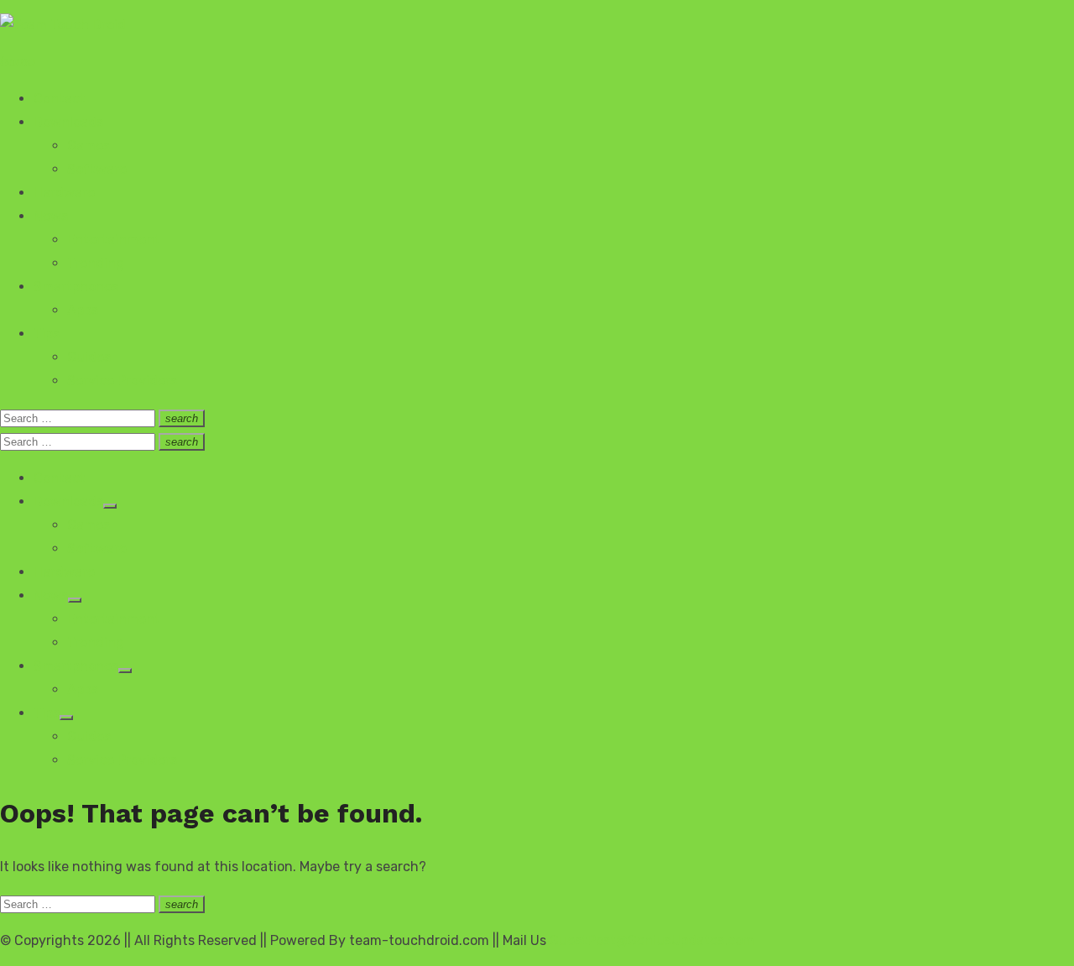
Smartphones (76, 287)
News (51, 216)
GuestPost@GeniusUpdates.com (652, 940)
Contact (60, 99)
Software (97, 169)
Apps (82, 310)
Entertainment (113, 240)
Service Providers (122, 381)
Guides (89, 357)
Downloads (68, 122)
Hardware (64, 193)
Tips (47, 334)
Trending (95, 263)
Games (88, 146)
